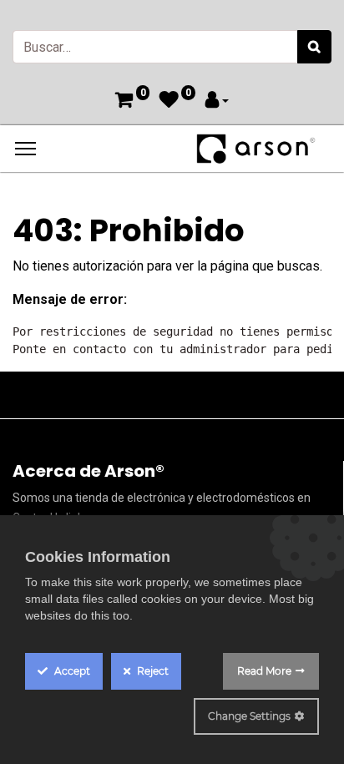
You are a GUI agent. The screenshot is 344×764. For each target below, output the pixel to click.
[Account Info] (217, 101)
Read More (264, 671)
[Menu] (25, 148)
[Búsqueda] (314, 46)
